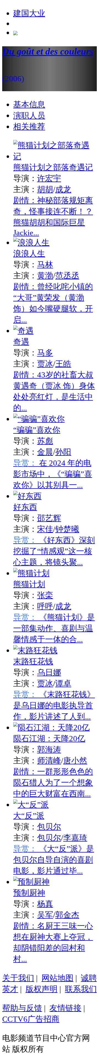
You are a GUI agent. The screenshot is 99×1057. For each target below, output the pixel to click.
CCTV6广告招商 (30, 1019)
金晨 (45, 451)
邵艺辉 (49, 518)
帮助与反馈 (22, 1008)
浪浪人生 (29, 253)
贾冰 (45, 363)
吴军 (45, 914)
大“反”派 (28, 815)
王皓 (63, 363)
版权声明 (41, 989)
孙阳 (63, 451)
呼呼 (45, 606)
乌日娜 (49, 672)
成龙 (63, 189)
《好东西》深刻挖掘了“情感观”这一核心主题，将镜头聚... (54, 551)
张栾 (45, 595)
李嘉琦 (75, 837)
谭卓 (63, 683)
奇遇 (21, 341)
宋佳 (45, 529)
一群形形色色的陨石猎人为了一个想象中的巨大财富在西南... (53, 782)
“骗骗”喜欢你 (36, 429)
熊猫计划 (29, 584)
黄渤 (45, 275)
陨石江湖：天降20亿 (49, 738)
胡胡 (45, 189)
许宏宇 (49, 178)
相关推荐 (29, 126)
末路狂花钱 (33, 661)
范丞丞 (67, 275)
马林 (45, 264)
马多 (45, 352)
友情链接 (65, 1008)
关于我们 (18, 978)
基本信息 (29, 104)
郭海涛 (49, 749)
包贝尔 (49, 826)
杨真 (45, 903)
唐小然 (75, 760)
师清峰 (49, 760)
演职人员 (29, 115)
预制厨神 (29, 892)
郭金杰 (67, 914)
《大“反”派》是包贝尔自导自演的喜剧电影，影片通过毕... (53, 859)
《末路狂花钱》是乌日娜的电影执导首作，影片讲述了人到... (54, 705)
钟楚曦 (67, 529)
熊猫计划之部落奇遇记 (53, 167)
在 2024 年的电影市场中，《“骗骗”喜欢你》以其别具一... (52, 474)
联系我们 (81, 989)
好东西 (25, 507)
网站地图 (57, 978)
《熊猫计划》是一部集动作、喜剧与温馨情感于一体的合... (54, 628)
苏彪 (45, 440)
